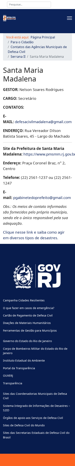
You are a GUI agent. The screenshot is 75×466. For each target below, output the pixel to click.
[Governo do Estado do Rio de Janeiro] (37, 276)
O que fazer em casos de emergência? (28, 308)
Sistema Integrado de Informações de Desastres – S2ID (36, 408)
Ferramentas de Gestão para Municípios (30, 330)
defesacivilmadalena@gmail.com (43, 121)
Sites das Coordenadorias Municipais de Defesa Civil (35, 396)
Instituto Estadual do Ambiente (24, 360)
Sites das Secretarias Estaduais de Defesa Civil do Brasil (36, 435)
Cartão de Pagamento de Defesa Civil (28, 315)
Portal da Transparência (19, 368)
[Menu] (69, 18)
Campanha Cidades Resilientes (24, 300)
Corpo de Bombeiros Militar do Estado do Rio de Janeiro (35, 351)
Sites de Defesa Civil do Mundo (24, 425)
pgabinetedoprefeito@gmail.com (42, 197)
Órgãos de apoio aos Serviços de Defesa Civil (33, 418)
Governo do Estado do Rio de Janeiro (27, 341)
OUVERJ (8, 375)
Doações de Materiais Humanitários (27, 323)
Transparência (12, 383)
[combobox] (29, 4)
